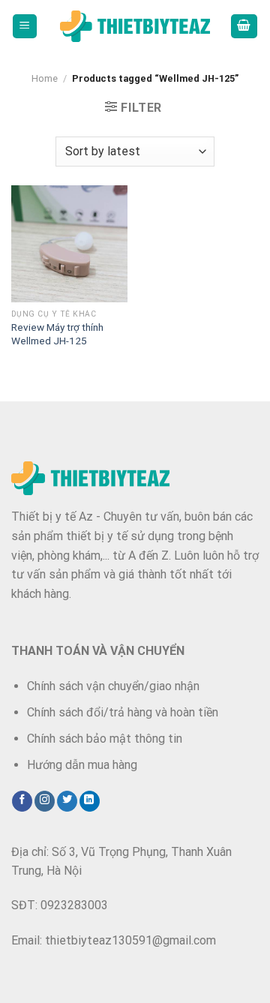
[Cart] (244, 26)
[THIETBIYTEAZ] (135, 27)
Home (45, 78)
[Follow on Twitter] (67, 801)
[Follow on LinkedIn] (90, 801)
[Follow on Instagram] (44, 801)
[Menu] (25, 26)
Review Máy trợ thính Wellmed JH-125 (57, 334)
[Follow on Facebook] (22, 801)
